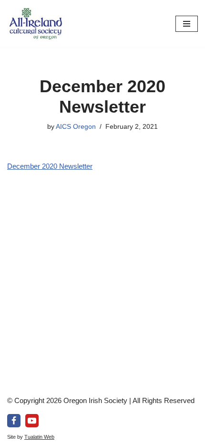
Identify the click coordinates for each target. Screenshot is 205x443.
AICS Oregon (76, 126)
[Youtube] (32, 420)
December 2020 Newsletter (49, 166)
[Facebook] (13, 420)
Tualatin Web (39, 437)
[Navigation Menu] (186, 24)
